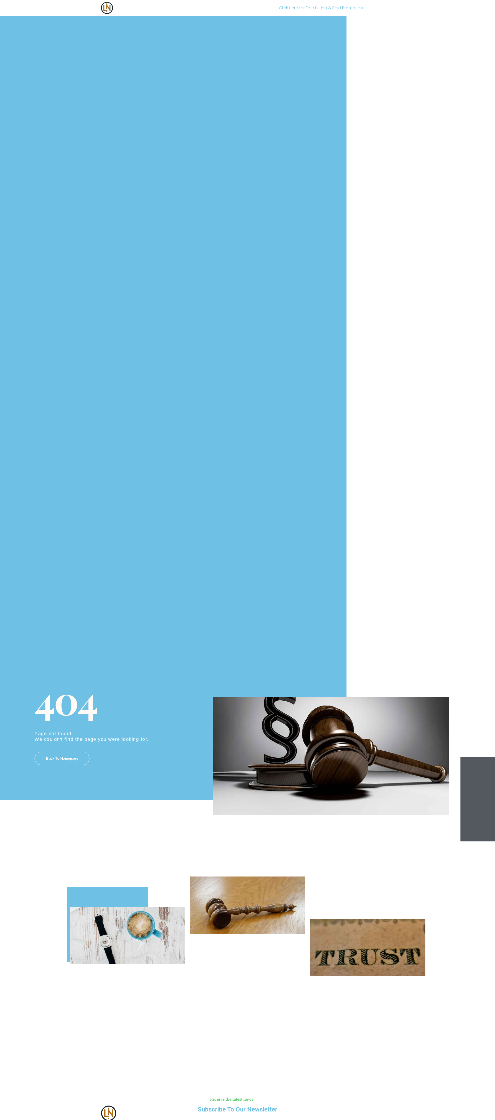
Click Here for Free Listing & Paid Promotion (321, 8)
